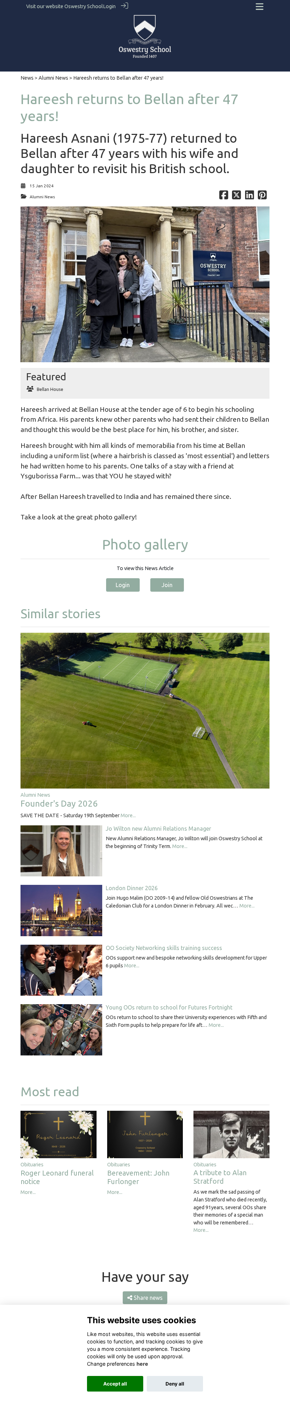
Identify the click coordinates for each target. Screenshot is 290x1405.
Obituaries (32, 1164)
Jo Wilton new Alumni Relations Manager (158, 828)
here (142, 1364)
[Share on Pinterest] (262, 197)
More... (128, 815)
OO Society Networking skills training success (164, 948)
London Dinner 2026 (132, 888)
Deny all (175, 1384)
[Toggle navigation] (259, 6)
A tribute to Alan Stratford (219, 1176)
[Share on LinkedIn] (249, 197)
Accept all (115, 1384)
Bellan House (50, 389)
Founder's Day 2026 (59, 803)
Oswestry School (83, 6)
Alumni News (53, 78)
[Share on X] (236, 197)
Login (109, 6)
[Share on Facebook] (223, 197)
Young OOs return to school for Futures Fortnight (169, 1007)
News (27, 78)
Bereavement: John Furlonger (138, 1177)
